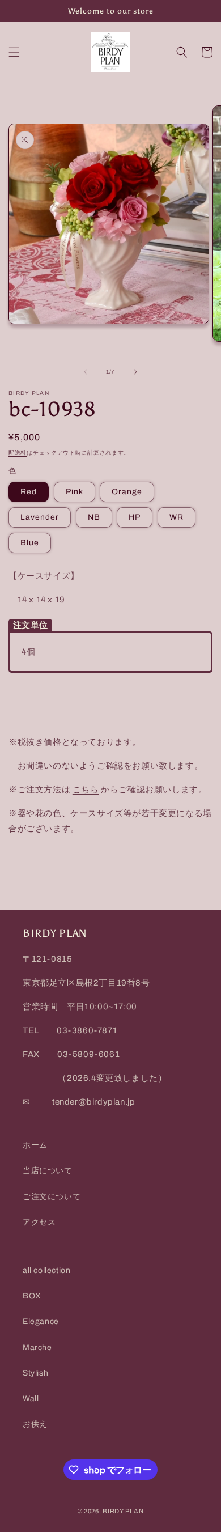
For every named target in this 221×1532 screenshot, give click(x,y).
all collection (46, 1270)
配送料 (17, 452)
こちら (86, 789)
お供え (35, 1424)
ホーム (35, 1145)
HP (135, 517)
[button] (14, 52)
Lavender (39, 517)
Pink (74, 491)
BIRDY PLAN (123, 1511)
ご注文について (51, 1197)
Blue (29, 542)
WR (176, 517)
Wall (31, 1398)
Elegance (41, 1321)
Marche (37, 1347)
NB (94, 517)
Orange (127, 491)
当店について (48, 1170)
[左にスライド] (85, 371)
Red (28, 491)
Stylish (35, 1373)
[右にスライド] (135, 371)
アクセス (39, 1222)
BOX (32, 1296)
